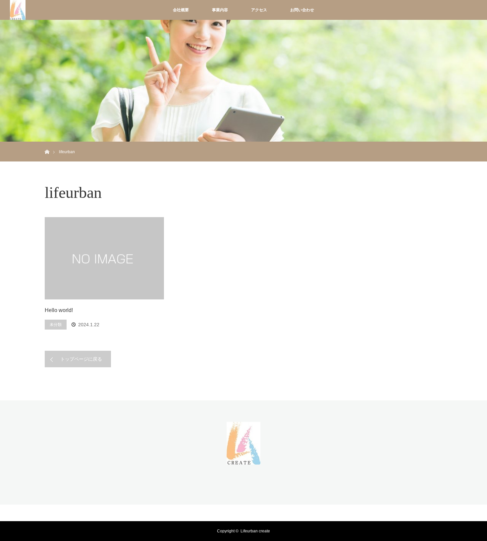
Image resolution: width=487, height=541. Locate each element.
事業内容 (220, 10)
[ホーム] (47, 144)
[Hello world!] (104, 258)
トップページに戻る (81, 359)
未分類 (56, 324)
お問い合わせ (302, 10)
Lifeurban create (255, 531)
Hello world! (59, 310)
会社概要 (181, 10)
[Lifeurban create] (243, 460)
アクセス (259, 10)
